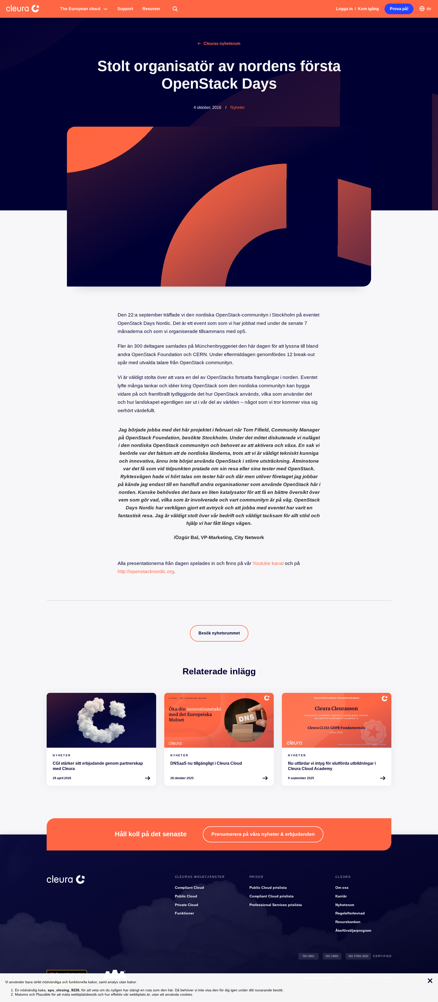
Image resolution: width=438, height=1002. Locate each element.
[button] (84, 9)
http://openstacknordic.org (146, 571)
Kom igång (368, 9)
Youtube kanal (268, 563)
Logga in (344, 9)
